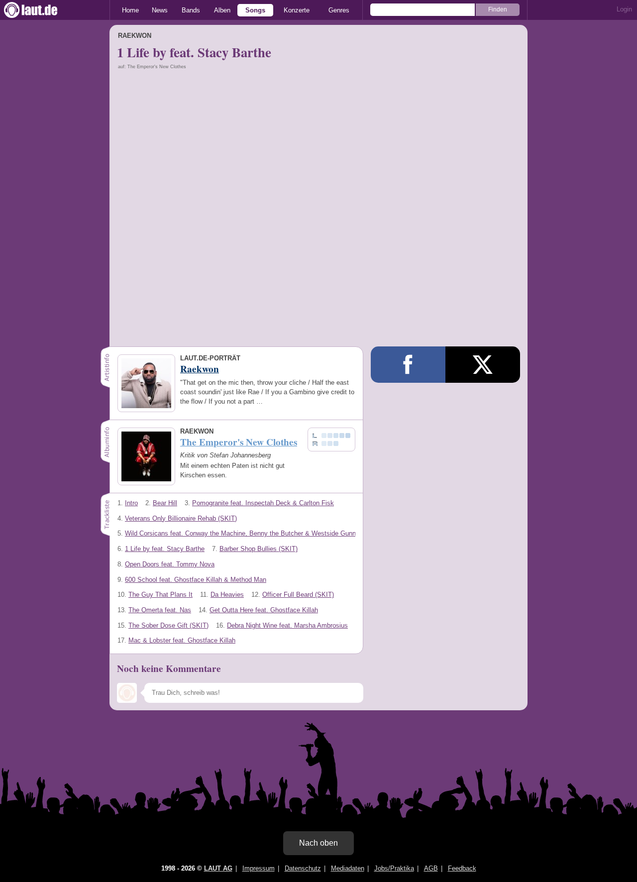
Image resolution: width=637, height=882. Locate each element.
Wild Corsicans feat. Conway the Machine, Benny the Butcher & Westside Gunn (240, 533)
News (160, 10)
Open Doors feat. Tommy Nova (169, 564)
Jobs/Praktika (394, 868)
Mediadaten (347, 868)
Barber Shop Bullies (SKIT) (258, 548)
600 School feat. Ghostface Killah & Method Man (195, 579)
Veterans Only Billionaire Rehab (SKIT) (181, 518)
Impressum (258, 868)
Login (624, 9)
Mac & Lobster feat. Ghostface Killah (181, 640)
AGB (431, 868)
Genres (338, 10)
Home (130, 10)
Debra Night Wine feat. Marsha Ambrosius (287, 625)
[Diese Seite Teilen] (408, 364)
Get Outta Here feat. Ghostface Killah (264, 610)
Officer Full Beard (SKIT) (298, 594)
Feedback (462, 868)
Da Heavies (227, 594)
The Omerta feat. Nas (159, 610)
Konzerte (297, 10)
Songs (255, 10)
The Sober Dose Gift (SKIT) (168, 625)
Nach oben (318, 843)
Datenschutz (303, 868)
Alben (222, 10)
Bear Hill (165, 503)
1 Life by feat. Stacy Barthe (165, 548)
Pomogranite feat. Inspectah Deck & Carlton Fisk (263, 503)
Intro (131, 503)
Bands (191, 10)
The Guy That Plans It (160, 594)
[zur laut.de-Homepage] (40, 10)
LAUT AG (218, 868)
